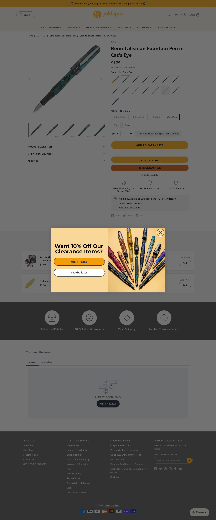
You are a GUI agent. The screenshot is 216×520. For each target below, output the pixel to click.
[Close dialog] (160, 232)
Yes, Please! (79, 261)
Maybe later (79, 272)
